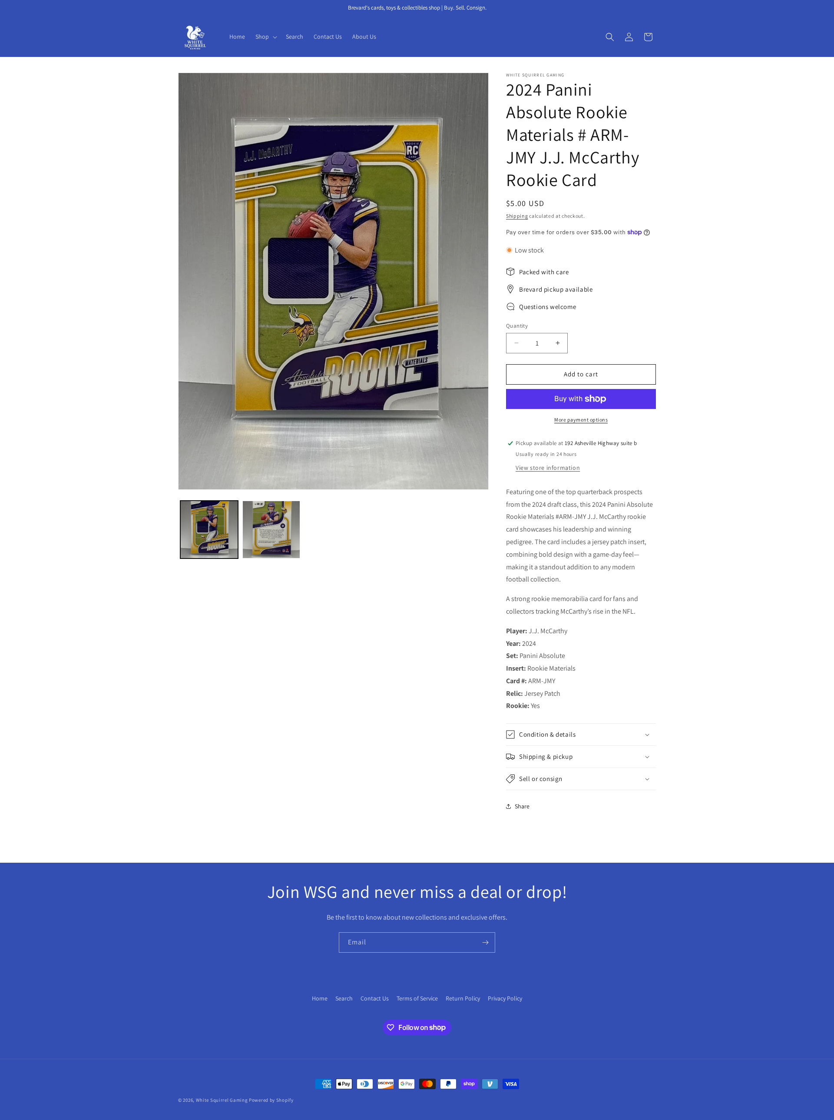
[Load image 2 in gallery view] (271, 529)
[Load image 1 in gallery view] (209, 529)
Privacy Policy (505, 998)
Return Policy (463, 998)
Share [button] (522, 806)
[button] (265, 36)
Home (320, 998)
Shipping (517, 216)
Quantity (517, 325)
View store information (548, 468)
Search (344, 998)
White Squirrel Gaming (222, 1100)
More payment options (581, 419)
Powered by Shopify (271, 1100)
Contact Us (375, 998)
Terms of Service (417, 998)
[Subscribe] (485, 942)
